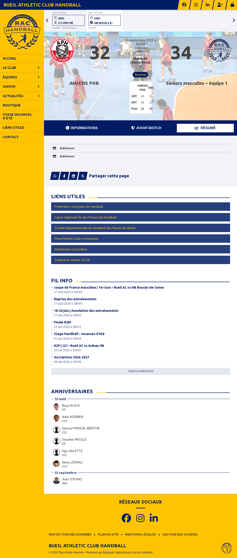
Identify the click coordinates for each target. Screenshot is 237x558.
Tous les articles (140, 371)
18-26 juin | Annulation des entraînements (86, 310)
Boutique (12, 105)
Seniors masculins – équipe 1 (197, 83)
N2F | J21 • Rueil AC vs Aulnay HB (79, 346)
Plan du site (108, 534)
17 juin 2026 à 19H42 (67, 315)
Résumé (208, 128)
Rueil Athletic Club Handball (42, 4)
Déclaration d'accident (71, 249)
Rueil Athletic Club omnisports (76, 238)
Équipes (10, 77)
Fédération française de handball (79, 206)
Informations (84, 128)
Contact (11, 137)
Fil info (61, 280)
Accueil (9, 58)
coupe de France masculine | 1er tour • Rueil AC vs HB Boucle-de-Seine (109, 287)
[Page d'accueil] (22, 31)
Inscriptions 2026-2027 (71, 357)
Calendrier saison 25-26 (72, 260)
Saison (9, 86)
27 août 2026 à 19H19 (68, 292)
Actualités (13, 96)
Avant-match (148, 128)
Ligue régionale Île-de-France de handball (85, 217)
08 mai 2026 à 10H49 (67, 361)
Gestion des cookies (180, 534)
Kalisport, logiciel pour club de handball (128, 552)
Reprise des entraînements (75, 299)
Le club (9, 68)
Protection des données (70, 534)
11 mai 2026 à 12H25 (67, 350)
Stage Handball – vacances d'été (79, 334)
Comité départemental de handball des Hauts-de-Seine (95, 228)
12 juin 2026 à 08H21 (67, 326)
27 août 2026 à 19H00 (68, 303)
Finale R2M (62, 322)
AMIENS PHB (84, 83)
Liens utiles (13, 127)
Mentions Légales (140, 534)
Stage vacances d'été (17, 116)
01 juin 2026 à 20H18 (67, 338)
